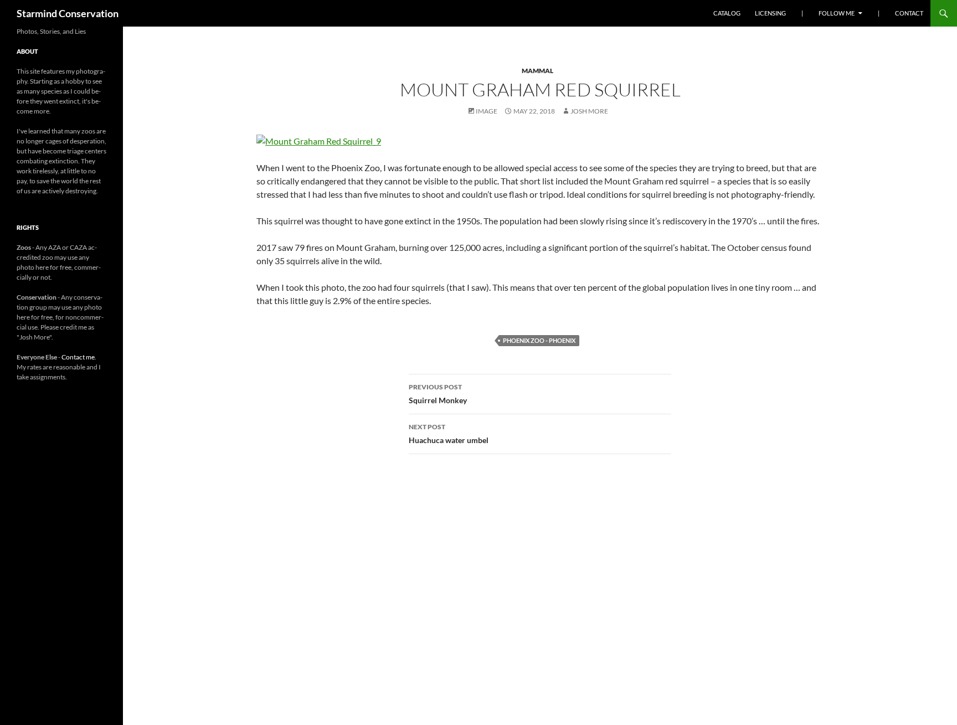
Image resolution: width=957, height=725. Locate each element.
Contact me (78, 357)
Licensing (770, 13)
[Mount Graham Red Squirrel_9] (318, 140)
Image (486, 111)
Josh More (589, 111)
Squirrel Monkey (438, 394)
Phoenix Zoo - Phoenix (539, 340)
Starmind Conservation (68, 13)
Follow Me (837, 13)
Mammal (537, 70)
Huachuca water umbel (448, 434)
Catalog (726, 13)
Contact (909, 13)
